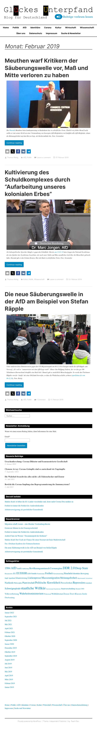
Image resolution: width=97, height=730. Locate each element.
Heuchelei (68, 573)
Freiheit (49, 573)
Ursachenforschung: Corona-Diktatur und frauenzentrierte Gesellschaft (36, 461)
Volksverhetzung (12, 593)
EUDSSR (21, 573)
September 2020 (11, 640)
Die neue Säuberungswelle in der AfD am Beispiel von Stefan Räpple (46, 301)
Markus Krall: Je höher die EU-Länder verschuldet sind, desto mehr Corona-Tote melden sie (39, 501)
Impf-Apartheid (10, 578)
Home (6, 27)
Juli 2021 (8, 620)
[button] (7, 151)
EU (14, 573)
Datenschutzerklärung (79, 705)
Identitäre (35, 27)
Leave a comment (44, 157)
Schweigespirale (12, 588)
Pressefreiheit (66, 582)
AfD (24, 27)
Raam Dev (75, 721)
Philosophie (18, 583)
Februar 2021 (10, 632)
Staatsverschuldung (68, 588)
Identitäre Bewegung (81, 573)
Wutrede (12, 130)
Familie (34, 573)
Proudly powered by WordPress (29, 721)
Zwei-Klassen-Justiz (78, 593)
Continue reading (15, 143)
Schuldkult (88, 583)
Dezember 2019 (11, 648)
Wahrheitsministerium (31, 593)
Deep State (81, 568)
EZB (29, 573)
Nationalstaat (89, 578)
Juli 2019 (8, 663)
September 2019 (11, 656)
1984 (7, 568)
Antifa (19, 568)
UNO (82, 589)
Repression (79, 582)
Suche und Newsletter (22, 708)
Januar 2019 (9, 687)
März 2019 (9, 679)
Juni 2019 (8, 667)
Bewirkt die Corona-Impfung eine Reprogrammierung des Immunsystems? (37, 484)
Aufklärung (25, 568)
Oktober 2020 (10, 636)
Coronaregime (56, 568)
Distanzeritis (9, 573)
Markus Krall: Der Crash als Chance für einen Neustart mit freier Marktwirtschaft (35, 539)
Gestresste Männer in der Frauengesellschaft (21, 528)
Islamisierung (21, 578)
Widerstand (47, 594)
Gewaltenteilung (58, 573)
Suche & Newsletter (71, 33)
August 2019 (9, 659)
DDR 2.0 (69, 568)
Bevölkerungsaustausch (39, 568)
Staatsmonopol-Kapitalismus (53, 589)
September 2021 (11, 616)
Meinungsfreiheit (68, 577)
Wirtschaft (70, 27)
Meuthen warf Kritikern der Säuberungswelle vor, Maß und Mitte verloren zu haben (46, 67)
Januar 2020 (9, 644)
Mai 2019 (8, 671)
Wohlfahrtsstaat (57, 593)
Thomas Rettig (12, 157)
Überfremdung (10, 597)
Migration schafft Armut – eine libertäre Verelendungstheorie (27, 524)
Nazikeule (9, 582)
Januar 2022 (9, 612)
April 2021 (9, 628)
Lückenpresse (34, 577)
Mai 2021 (8, 624)
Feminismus (41, 573)
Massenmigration (51, 577)
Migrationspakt (81, 578)
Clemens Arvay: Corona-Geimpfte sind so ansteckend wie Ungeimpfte (35, 469)
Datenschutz (35, 33)
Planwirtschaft (28, 582)
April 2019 (9, 675)
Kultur (58, 27)
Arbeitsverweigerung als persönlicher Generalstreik (24, 509)
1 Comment (41, 400)
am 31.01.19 (59, 252)
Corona (47, 27)
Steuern (78, 589)
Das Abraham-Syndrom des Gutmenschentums (22, 543)
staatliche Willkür (33, 588)
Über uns (20, 33)
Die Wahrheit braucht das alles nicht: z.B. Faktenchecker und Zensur (34, 476)
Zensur (66, 593)
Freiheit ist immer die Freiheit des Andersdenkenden (24, 505)
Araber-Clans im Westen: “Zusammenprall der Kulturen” (26, 536)
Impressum (51, 33)
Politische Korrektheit (47, 582)
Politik (16, 27)
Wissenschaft (87, 27)
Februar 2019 (10, 683)
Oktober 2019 (10, 652)
